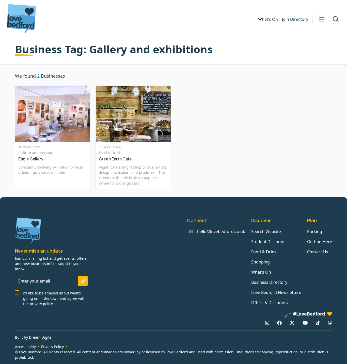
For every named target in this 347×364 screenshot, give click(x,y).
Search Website (266, 231)
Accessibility (25, 346)
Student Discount (268, 241)
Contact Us (317, 252)
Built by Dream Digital (34, 337)
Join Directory (295, 19)
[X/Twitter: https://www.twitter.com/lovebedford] (292, 323)
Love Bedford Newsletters (276, 292)
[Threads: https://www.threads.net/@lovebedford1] (330, 323)
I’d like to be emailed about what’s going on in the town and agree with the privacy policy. (54, 298)
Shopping (260, 262)
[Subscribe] (83, 281)
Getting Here (319, 241)
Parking (314, 231)
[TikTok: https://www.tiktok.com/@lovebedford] (318, 323)
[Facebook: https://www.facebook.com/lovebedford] (279, 323)
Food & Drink (264, 252)
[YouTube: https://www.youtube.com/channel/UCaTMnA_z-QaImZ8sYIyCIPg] (305, 323)
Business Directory (269, 282)
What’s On (268, 19)
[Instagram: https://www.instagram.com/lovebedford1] (267, 323)
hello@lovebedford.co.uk (221, 231)
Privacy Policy (52, 346)
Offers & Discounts (269, 302)
